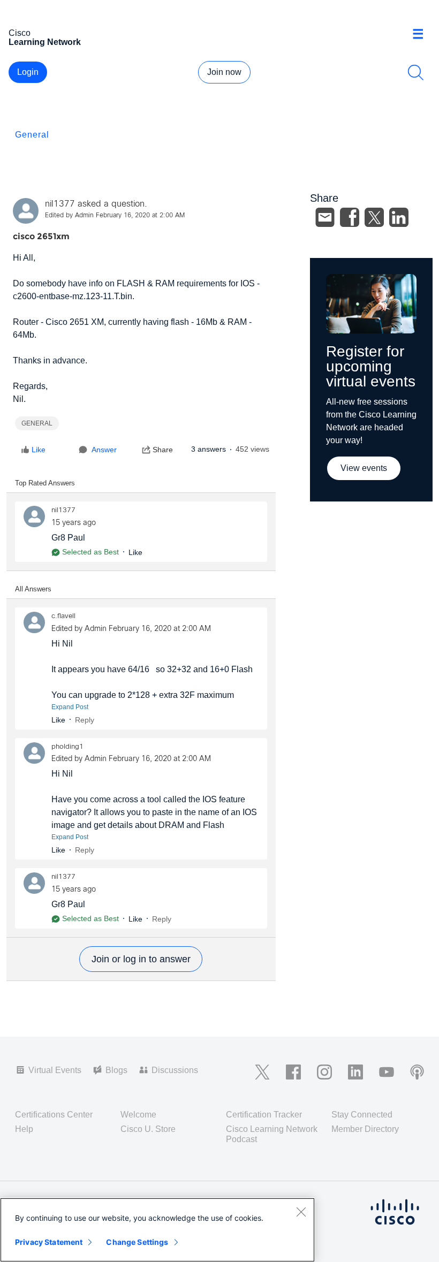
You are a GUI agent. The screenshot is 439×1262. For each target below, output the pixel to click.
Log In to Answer (140, 959)
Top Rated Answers (45, 483)
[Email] (325, 217)
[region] (157, 1230)
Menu (422, 34)
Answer (104, 449)
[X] (374, 217)
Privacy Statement (48, 1241)
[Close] (301, 1211)
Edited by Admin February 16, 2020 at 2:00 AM (115, 215)
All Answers (33, 589)
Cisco (45, 37)
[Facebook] (349, 217)
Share (163, 449)
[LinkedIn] (398, 217)
